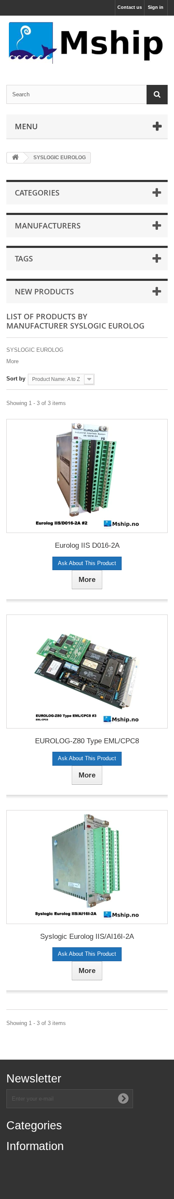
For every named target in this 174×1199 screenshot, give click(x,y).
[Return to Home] (15, 157)
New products (44, 291)
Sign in (155, 7)
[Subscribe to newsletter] (123, 1098)
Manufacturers (48, 225)
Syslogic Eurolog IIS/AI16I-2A (87, 937)
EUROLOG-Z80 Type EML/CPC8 (87, 741)
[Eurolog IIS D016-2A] (87, 476)
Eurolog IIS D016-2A (87, 545)
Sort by (15, 378)
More (12, 361)
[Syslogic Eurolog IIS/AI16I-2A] (87, 867)
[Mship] (87, 43)
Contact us (129, 7)
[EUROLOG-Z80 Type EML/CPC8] (87, 671)
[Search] (157, 94)
